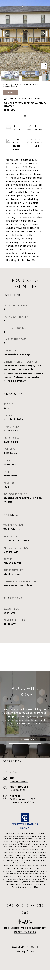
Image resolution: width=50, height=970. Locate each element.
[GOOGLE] (40, 905)
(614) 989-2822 (17, 790)
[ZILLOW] (25, 912)
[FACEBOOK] (10, 905)
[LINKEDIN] (25, 905)
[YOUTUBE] (32, 905)
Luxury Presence (25, 932)
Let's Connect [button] (25, 739)
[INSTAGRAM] (17, 905)
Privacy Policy (25, 951)
